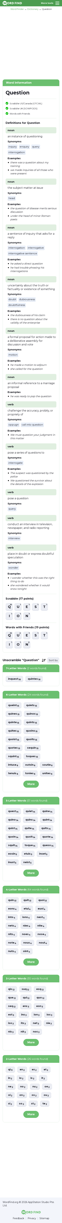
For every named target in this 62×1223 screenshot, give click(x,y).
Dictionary (32, 9)
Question (47, 9)
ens (26, 1006)
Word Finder (17, 9)
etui (27, 908)
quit (27, 900)
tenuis (13, 773)
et (46, 1069)
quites (13, 731)
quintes (34, 679)
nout (43, 942)
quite (29, 828)
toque (30, 845)
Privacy (32, 1218)
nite (40, 925)
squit (13, 845)
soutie (47, 765)
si (10, 1103)
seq (12, 1006)
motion (13, 354)
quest (13, 811)
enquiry (24, 146)
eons (12, 908)
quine (47, 811)
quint (47, 820)
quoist (13, 739)
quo (40, 997)
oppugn (13, 424)
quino (13, 820)
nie (49, 1023)
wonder (13, 567)
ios (49, 1014)
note (12, 942)
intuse (13, 765)
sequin (32, 748)
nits (11, 934)
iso (11, 1023)
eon (39, 1006)
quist (13, 828)
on (21, 1095)
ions (26, 917)
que (12, 997)
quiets (31, 705)
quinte (13, 722)
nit (23, 1031)
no (22, 1086)
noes (26, 934)
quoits (31, 739)
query (35, 146)
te (44, 1103)
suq (25, 989)
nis (11, 1031)
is (32, 1078)
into (11, 917)
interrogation (16, 152)
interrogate (15, 462)
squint (13, 756)
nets (12, 925)
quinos (32, 714)
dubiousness (27, 299)
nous (27, 942)
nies (26, 925)
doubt (12, 299)
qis (11, 989)
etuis (28, 854)
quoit (30, 837)
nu (34, 1086)
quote (47, 837)
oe (47, 1086)
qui (26, 997)
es (34, 1069)
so (21, 1103)
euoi (41, 908)
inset (43, 854)
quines (13, 714)
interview (14, 538)
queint (13, 705)
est (11, 1014)
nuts (12, 951)
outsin (30, 765)
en (22, 1069)
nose (42, 934)
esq (40, 989)
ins (24, 1014)
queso (48, 845)
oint (26, 951)
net (36, 1023)
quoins (31, 731)
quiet (30, 811)
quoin (13, 837)
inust (12, 862)
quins (30, 820)
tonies (30, 773)
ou (46, 1095)
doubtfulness (16, 305)
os (34, 1095)
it (43, 1078)
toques (32, 756)
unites (47, 773)
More (31, 784)
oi (10, 1095)
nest (41, 917)
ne (10, 1086)
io (21, 1078)
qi (10, 1069)
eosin (12, 854)
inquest (14, 679)
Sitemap (44, 1218)
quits (46, 828)
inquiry (12, 146)
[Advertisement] (31, 45)
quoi (42, 900)
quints (31, 722)
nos (36, 1031)
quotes (14, 748)
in (10, 1078)
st (33, 1103)
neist (27, 862)
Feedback (18, 1218)
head (11, 198)
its (23, 1023)
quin (12, 900)
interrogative (36, 247)
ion (37, 1014)
